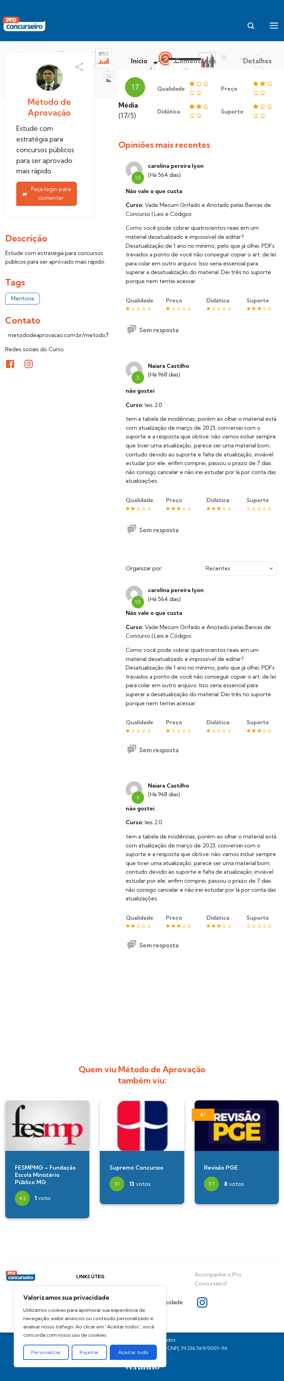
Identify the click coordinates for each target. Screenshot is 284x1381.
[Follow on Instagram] (202, 1303)
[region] (90, 1326)
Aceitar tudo (133, 1352)
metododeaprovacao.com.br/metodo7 (55, 334)
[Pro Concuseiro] (25, 24)
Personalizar (46, 1352)
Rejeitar (89, 1352)
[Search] (251, 25)
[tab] (139, 61)
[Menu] (274, 25)
